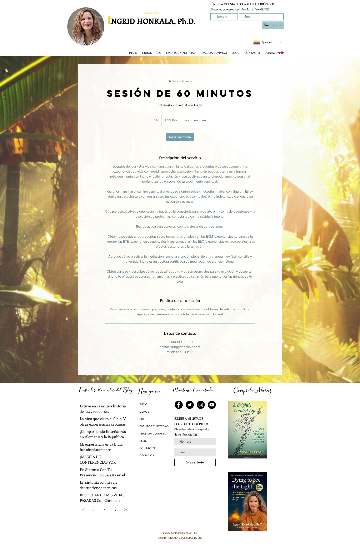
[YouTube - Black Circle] (212, 405)
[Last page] (125, 509)
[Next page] (115, 509)
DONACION (147, 455)
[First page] (83, 509)
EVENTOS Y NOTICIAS (154, 426)
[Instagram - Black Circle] (201, 405)
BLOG (143, 440)
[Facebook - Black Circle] (179, 405)
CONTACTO (147, 448)
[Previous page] (93, 509)
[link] (180, 137)
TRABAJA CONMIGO (152, 433)
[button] (147, 53)
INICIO (143, 404)
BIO (141, 419)
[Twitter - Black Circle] (190, 405)
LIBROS (144, 411)
